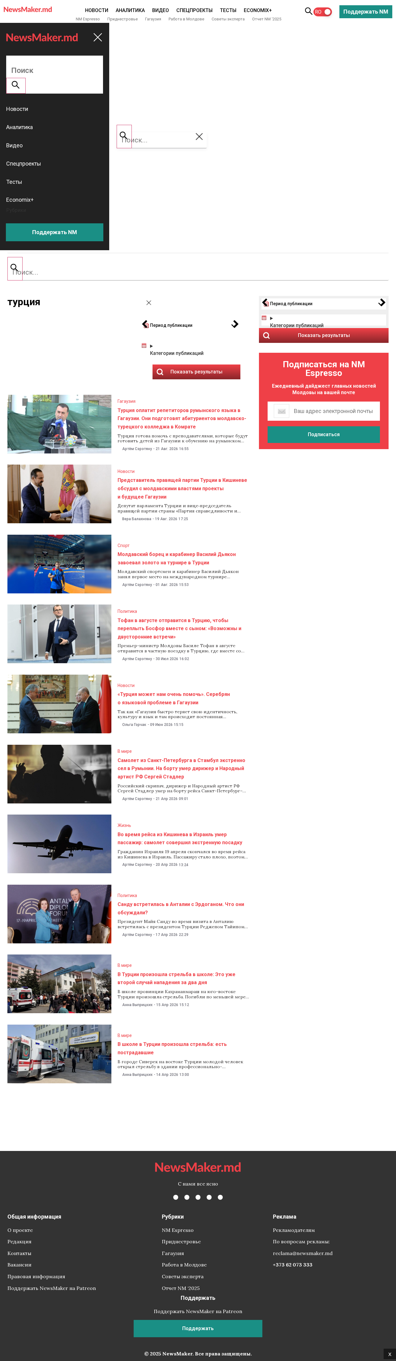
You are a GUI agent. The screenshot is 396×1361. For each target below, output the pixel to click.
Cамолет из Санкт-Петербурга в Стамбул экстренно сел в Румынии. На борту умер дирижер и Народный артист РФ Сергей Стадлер (181, 768)
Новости (96, 10)
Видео (160, 10)
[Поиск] (15, 268)
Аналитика (130, 10)
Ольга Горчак (134, 725)
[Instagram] (198, 1197)
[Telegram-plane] (220, 1197)
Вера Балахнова (136, 519)
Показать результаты (324, 335)
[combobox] (198, 272)
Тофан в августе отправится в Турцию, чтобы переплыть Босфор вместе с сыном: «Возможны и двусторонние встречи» (179, 628)
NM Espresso (88, 19)
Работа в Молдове (186, 19)
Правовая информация (36, 1276)
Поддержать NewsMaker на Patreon (51, 1288)
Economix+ (258, 10)
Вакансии (19, 1265)
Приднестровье (122, 19)
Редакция (19, 1241)
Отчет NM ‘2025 (266, 19)
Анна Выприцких (137, 1005)
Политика (127, 611)
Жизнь (124, 825)
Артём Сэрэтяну (137, 449)
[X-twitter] (186, 1197)
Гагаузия (153, 19)
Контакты (19, 1253)
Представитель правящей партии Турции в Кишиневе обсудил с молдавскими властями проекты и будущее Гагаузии (182, 488)
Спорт (124, 545)
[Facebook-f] (175, 1197)
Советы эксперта (228, 19)
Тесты (228, 10)
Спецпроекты (194, 10)
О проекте (20, 1230)
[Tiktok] (209, 1197)
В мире (125, 751)
